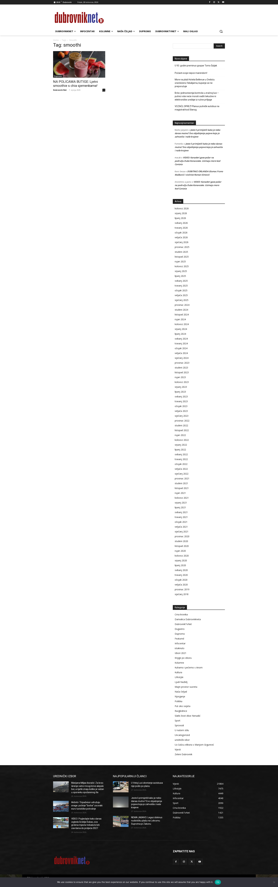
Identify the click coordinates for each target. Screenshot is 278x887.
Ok (217, 882)
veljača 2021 (181, 526)
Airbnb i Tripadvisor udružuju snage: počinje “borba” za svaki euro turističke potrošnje (86, 805)
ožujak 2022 (181, 464)
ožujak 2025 (181, 290)
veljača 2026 (181, 237)
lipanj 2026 (180, 218)
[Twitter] (218, 2)
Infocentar (180, 643)
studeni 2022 (181, 425)
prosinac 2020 (182, 536)
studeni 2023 (181, 367)
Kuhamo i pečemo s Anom (189, 667)
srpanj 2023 (181, 386)
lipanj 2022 (180, 449)
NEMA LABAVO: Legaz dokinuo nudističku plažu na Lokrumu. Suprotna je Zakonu (146, 820)
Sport (177, 720)
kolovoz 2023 (182, 382)
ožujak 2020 (181, 579)
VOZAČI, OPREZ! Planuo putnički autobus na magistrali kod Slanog (197, 108)
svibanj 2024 (181, 338)
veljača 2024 (181, 353)
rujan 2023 (180, 377)
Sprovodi (179, 725)
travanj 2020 (181, 574)
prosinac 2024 (182, 304)
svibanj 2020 (181, 570)
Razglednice (181, 710)
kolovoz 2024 (182, 324)
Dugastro (180, 628)
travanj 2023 (181, 401)
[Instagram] (214, 2)
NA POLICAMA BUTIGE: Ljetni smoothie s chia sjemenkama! (75, 84)
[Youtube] (223, 2)
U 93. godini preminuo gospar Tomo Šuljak (196, 65)
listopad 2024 (182, 314)
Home (56, 40)
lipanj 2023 (180, 391)
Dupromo (58, 76)
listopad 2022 (182, 430)
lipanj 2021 (180, 507)
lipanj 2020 (180, 565)
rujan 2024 (180, 319)
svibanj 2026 (181, 222)
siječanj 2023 (181, 415)
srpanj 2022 (181, 444)
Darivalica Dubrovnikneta (188, 619)
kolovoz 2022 (182, 439)
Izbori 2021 (180, 653)
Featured (179, 638)
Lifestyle (179, 677)
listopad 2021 (182, 488)
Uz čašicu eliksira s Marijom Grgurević (194, 744)
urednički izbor (182, 739)
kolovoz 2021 (182, 497)
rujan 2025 (180, 261)
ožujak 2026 (181, 232)
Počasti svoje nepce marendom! (191, 73)
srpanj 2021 (181, 502)
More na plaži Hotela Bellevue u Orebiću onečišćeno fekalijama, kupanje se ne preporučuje (195, 83)
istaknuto (179, 648)
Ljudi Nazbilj (181, 681)
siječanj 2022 (181, 473)
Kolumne (179, 662)
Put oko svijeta (182, 706)
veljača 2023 (181, 410)
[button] (221, 31)
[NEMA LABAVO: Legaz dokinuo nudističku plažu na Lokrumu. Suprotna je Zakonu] (121, 821)
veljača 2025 (181, 295)
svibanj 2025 (181, 280)
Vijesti (178, 749)
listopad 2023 (182, 372)
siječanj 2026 (181, 242)
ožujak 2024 (181, 348)
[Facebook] (210, 2)
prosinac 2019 (182, 589)
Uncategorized (182, 735)
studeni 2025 (181, 251)
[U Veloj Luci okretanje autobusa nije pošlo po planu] (121, 786)
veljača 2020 (181, 584)
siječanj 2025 (181, 300)
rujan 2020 (180, 550)
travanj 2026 (181, 227)
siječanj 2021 (181, 531)
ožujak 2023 (181, 406)
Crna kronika (181, 614)
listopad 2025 (182, 256)
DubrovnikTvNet (183, 624)
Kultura (178, 672)
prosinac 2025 (182, 247)
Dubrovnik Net (60, 90)
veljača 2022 (181, 468)
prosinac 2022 (182, 420)
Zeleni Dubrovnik (183, 754)
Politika (178, 701)
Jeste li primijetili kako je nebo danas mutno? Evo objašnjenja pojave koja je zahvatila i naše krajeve (197, 133)
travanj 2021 (181, 517)
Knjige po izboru (183, 657)
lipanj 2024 (180, 333)
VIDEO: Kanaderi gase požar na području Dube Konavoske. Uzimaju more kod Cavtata (197, 161)
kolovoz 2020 (182, 555)
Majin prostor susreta (186, 686)
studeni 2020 (181, 541)
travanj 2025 (181, 285)
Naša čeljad (181, 691)
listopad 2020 (182, 546)
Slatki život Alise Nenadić (187, 715)
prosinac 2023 (182, 362)
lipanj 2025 (180, 275)
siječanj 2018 (181, 594)
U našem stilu (182, 730)
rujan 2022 (180, 435)
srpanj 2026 (181, 213)
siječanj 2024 (181, 357)
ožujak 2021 (181, 521)
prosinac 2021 (182, 478)
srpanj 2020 (181, 560)
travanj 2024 (181, 343)
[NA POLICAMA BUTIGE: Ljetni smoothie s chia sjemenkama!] (79, 64)
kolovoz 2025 (182, 266)
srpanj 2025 (181, 271)
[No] (274, 882)
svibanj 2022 (181, 454)
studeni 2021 (181, 483)
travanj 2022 (181, 459)
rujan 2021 (180, 492)
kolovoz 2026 (182, 208)
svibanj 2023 (181, 396)
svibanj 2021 (181, 512)
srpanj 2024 (181, 328)
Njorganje (180, 696)
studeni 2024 (181, 309)
